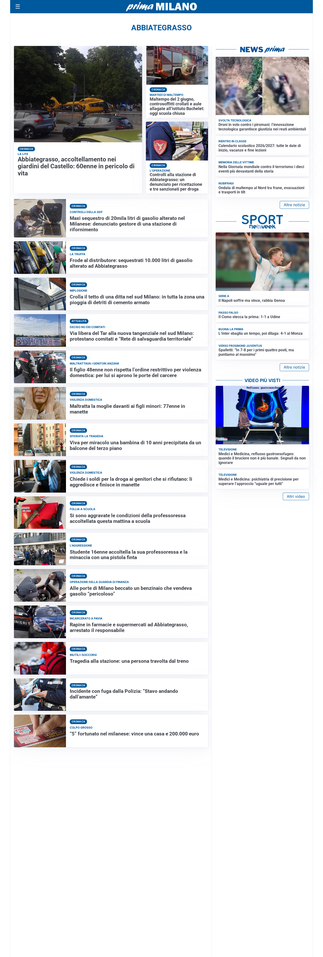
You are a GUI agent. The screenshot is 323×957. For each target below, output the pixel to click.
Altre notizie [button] (294, 204)
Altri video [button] (296, 496)
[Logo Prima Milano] (161, 6)
